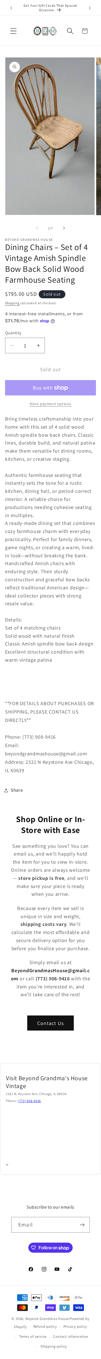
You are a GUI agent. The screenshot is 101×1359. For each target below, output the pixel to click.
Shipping (12, 303)
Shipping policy (53, 1346)
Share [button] (17, 790)
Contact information (70, 1336)
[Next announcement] (90, 8)
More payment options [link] (50, 403)
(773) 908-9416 (29, 1101)
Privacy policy (75, 1326)
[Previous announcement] (11, 8)
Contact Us (50, 1023)
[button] (13, 31)
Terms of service (33, 1336)
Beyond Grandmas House (47, 1318)
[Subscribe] (82, 1225)
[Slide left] (37, 228)
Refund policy (45, 1326)
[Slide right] (64, 228)
